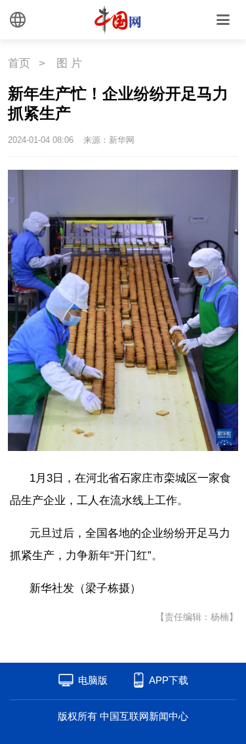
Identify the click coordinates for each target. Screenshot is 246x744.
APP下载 (168, 680)
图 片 (69, 63)
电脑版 (93, 680)
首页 (19, 63)
